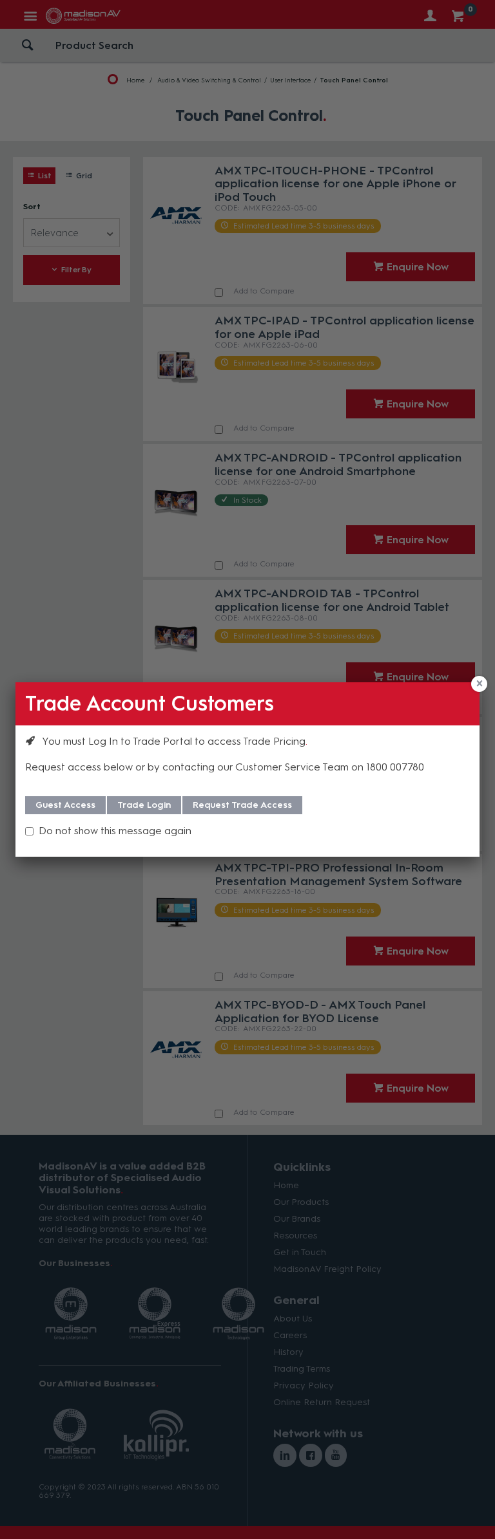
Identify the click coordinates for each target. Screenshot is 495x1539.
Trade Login (144, 804)
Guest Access (65, 804)
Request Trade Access (242, 804)
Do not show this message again (115, 831)
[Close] (479, 684)
